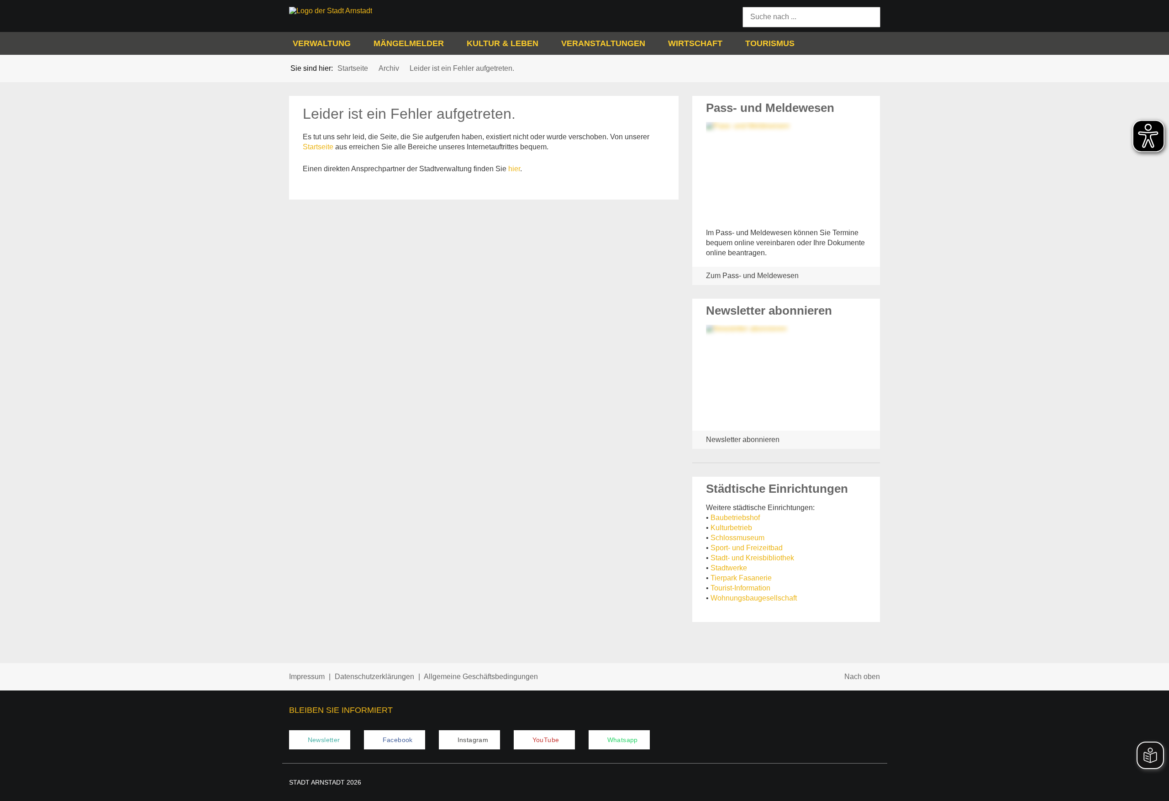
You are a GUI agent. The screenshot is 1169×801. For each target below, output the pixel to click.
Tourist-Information (740, 588)
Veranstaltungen (603, 43)
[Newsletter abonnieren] (786, 374)
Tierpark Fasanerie (741, 578)
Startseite (318, 147)
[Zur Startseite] (358, 11)
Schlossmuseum (737, 538)
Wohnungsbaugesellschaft (754, 598)
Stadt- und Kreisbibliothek (752, 558)
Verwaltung (322, 43)
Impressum (307, 676)
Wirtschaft (695, 43)
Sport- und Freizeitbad (747, 548)
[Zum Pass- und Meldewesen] (786, 171)
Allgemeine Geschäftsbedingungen (481, 676)
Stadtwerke (729, 568)
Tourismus (770, 43)
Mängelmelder (409, 43)
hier (514, 169)
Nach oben (862, 676)
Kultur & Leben (502, 43)
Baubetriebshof (735, 518)
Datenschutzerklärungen (374, 676)
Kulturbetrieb (731, 528)
